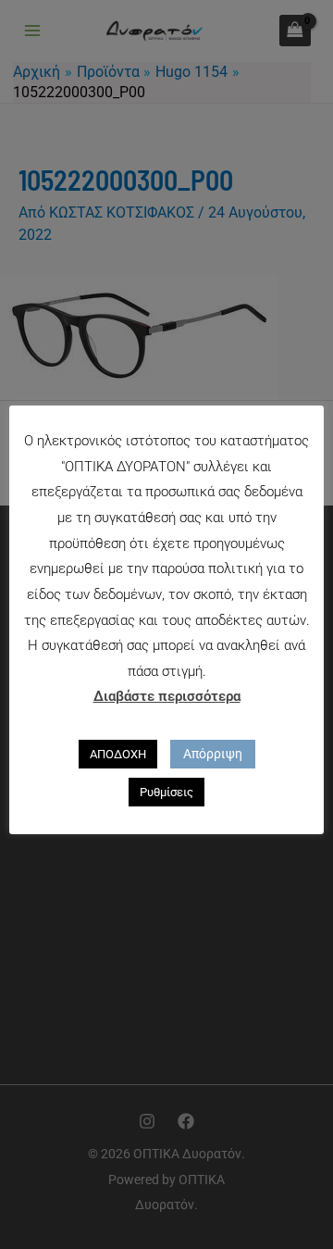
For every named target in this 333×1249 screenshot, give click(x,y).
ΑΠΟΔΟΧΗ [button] (118, 754)
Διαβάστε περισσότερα (166, 696)
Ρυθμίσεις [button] (166, 792)
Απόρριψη (212, 753)
